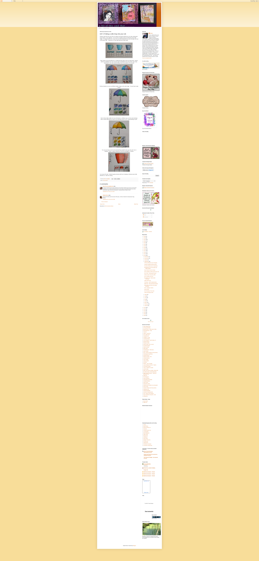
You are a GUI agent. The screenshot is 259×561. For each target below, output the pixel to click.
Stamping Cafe (146, 389)
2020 (145, 245)
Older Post (136, 204)
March (145, 302)
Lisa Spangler (145, 431)
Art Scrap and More (146, 327)
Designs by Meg (146, 342)
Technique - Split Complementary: (150, 282)
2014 (145, 255)
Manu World (145, 401)
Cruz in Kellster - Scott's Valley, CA (149, 340)
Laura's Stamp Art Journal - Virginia (149, 364)
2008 (145, 315)
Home (100, 28)
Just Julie (145, 362)
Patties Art (145, 375)
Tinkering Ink (145, 442)
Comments (146, 217)
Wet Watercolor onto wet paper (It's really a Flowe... (150, 268)
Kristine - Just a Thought (147, 363)
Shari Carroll (145, 382)
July (145, 296)
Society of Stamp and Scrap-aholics (149, 387)
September (146, 261)
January (146, 305)
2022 (145, 242)
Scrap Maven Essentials (147, 379)
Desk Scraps (146, 289)
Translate (151, 182)
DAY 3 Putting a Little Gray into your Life (151, 271)
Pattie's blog (145, 434)
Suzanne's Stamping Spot (148, 392)
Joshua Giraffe (146, 360)
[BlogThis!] (115, 179)
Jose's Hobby (145, 359)
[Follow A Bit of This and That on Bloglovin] (148, 170)
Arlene (151, 33)
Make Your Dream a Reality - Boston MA (150, 370)
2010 (145, 312)
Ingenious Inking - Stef (147, 356)
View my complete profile (146, 58)
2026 (145, 236)
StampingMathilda (147, 464)
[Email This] (114, 179)
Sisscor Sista (145, 386)
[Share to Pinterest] (119, 179)
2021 (145, 244)
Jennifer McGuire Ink (147, 430)
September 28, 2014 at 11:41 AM (109, 199)
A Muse (144, 424)
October (146, 259)
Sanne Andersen (146, 378)
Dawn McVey (145, 426)
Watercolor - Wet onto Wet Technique (151, 283)
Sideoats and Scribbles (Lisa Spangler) (150, 385)
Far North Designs (146, 345)
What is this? (146, 492)
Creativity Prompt (146, 338)
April (145, 300)
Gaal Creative (145, 351)
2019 (145, 247)
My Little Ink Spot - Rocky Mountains (150, 371)
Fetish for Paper (146, 347)
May (145, 299)
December (146, 256)
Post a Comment (105, 201)
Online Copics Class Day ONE (149, 274)
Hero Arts (145, 428)
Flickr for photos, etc (147, 427)
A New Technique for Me (148, 292)
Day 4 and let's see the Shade (149, 270)
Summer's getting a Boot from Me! (150, 264)
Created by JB (146, 336)
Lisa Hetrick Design (146, 366)
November (146, 258)
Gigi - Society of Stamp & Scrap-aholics (150, 352)
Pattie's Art (145, 402)
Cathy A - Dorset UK (147, 333)
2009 (145, 313)
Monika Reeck (105, 195)
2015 (145, 253)
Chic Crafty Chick (146, 334)
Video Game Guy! (147, 280)
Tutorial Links (106, 28)
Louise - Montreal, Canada (148, 367)
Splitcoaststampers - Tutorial (149, 471)
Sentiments (145, 437)
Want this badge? (151, 321)
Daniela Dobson (146, 341)
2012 (145, 309)
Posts (145, 214)
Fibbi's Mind (145, 348)
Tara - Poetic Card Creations (148, 393)
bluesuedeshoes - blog (147, 330)
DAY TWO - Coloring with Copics (150, 273)
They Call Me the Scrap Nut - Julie (149, 394)
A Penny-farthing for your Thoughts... (151, 262)
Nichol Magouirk (146, 433)
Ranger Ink (146, 469)
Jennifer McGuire (146, 358)
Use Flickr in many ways (147, 445)
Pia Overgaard (146, 376)
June (145, 297)
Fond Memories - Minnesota (148, 349)
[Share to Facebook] (118, 179)
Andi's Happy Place (146, 326)
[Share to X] (117, 179)
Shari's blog (145, 438)
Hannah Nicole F (146, 355)
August (145, 294)
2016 (145, 252)
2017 (145, 250)
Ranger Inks (145, 435)
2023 (145, 241)
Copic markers (105, 180)
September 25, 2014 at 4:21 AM (108, 191)
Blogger (134, 545)
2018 (145, 249)
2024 (145, 239)
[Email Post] (112, 178)
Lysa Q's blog (145, 369)
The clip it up (145, 441)
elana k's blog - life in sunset (148, 344)
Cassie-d (145, 331)
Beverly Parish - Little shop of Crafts (149, 329)
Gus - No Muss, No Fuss (148, 276)
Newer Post (102, 204)
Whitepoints (145, 396)
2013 (145, 307)
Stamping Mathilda (146, 390)
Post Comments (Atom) (109, 206)
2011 (145, 310)
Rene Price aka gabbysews (108, 186)
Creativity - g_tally (146, 337)
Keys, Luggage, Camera (148, 287)
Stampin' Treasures (146, 439)
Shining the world (146, 383)
